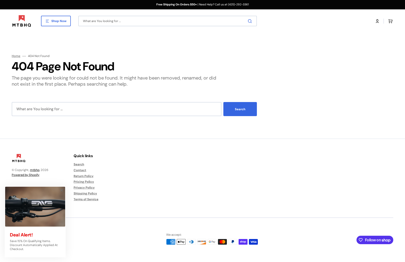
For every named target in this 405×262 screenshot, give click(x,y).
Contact (80, 170)
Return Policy (84, 176)
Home (16, 56)
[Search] (251, 21)
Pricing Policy (84, 182)
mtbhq (34, 170)
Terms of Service (86, 199)
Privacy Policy (84, 188)
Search (240, 109)
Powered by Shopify (25, 175)
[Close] (61, 190)
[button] (377, 21)
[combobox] (167, 21)
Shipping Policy (85, 193)
